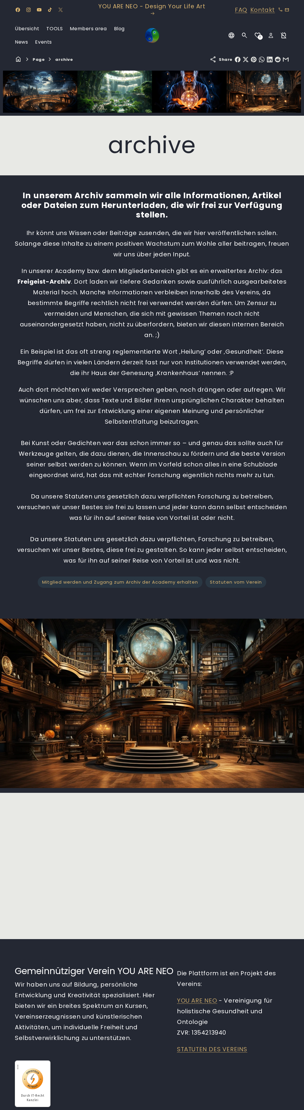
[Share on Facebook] (237, 59)
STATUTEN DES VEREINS (212, 1049)
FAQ (241, 10)
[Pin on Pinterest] (253, 59)
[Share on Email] (285, 59)
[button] (244, 35)
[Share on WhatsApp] (261, 59)
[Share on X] (245, 59)
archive (64, 59)
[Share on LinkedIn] (269, 59)
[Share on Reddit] (277, 59)
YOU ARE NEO (197, 1000)
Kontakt (262, 10)
